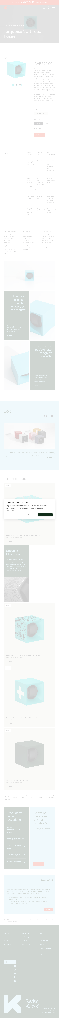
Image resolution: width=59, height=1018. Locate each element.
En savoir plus (10, 510)
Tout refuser (29, 514)
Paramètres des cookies (14, 514)
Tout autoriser (45, 514)
